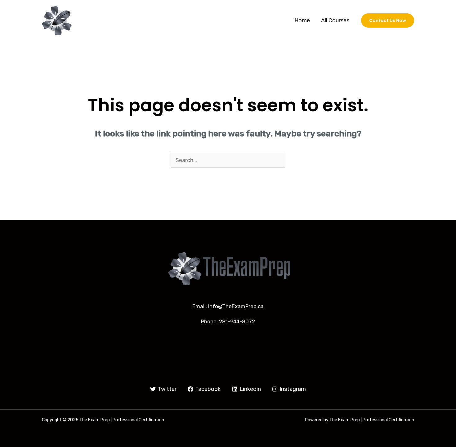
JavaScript (228, 375)
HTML (228, 346)
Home (302, 20)
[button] (387, 20)
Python (228, 365)
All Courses (335, 20)
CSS (228, 356)
